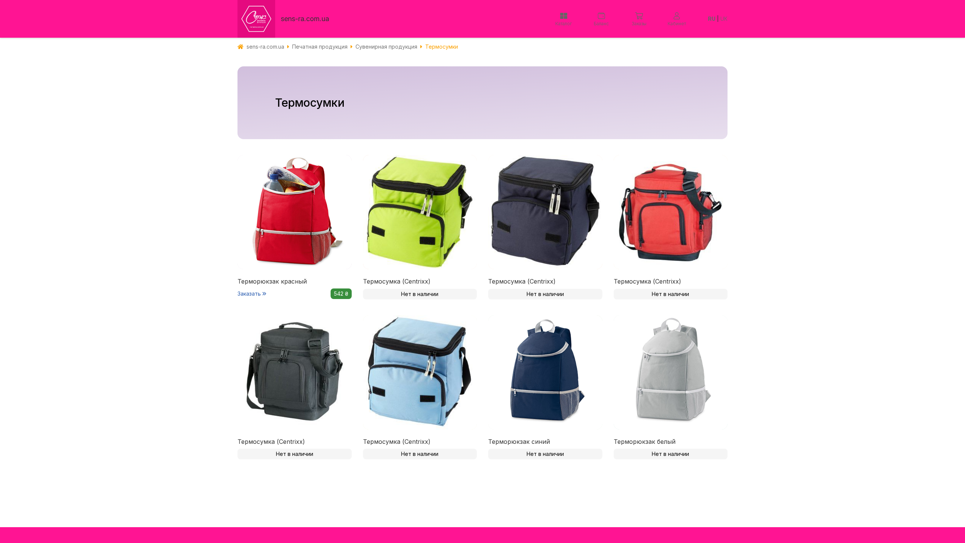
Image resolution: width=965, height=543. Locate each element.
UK (724, 18)
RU (711, 18)
